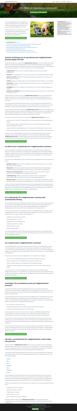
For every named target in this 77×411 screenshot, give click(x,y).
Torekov (8, 372)
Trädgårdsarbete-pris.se (11, 1)
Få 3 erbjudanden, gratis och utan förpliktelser (38, 12)
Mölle (8, 367)
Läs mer (48, 407)
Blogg (68, 1)
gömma (17, 42)
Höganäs (8, 358)
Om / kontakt (63, 1)
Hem (54, 1)
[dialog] (38, 407)
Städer (57, 1)
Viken (8, 361)
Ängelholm (9, 365)
